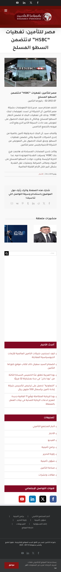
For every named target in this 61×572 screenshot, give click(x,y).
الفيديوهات (20, 524)
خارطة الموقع (27, 528)
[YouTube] (22, 499)
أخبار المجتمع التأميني (44, 426)
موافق (11, 565)
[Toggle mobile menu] (6, 10)
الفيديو (51, 440)
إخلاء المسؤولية (40, 524)
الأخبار (41, 174)
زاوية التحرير (49, 454)
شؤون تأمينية (48, 461)
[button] (6, 234)
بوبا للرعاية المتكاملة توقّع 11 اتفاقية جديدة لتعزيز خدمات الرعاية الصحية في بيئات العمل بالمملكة (32, 400)
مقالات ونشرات (46, 475)
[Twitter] (42, 499)
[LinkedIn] (32, 499)
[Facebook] (53, 499)
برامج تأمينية (48, 447)
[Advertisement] (30, 300)
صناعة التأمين (47, 468)
